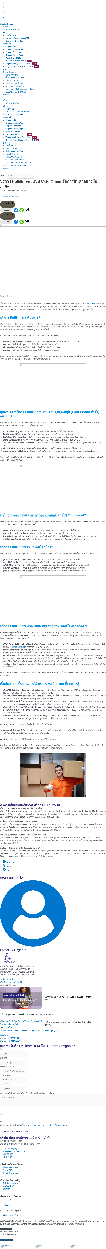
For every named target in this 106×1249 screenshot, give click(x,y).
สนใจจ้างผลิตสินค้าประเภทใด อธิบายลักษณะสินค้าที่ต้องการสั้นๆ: (27, 1093)
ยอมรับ (3, 1229)
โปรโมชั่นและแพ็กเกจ (14, 83)
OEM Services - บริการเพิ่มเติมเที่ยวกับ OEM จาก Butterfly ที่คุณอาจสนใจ (31, 1108)
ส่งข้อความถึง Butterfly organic (16, 1131)
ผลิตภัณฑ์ (7, 44)
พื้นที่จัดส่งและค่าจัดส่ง (14, 78)
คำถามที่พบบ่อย (9, 72)
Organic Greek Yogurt (14, 55)
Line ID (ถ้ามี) (5, 1084)
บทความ (6, 69)
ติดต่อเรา (6, 95)
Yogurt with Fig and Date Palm (20, 64)
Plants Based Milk (13, 58)
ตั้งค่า (65, 1224)
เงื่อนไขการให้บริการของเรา (57, 1125)
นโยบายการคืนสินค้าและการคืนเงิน (20, 89)
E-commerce (46, 324)
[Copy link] (27, 210)
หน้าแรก (6, 27)
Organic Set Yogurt (13, 52)
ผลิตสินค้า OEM (18, 647)
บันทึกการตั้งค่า (6, 1240)
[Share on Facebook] (16, 210)
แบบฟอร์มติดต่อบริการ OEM (17, 38)
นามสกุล (3, 1058)
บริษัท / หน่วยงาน (7, 1067)
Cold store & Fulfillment (15, 41)
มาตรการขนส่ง (11, 75)
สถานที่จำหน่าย (11, 81)
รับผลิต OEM (10, 35)
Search (3, 175)
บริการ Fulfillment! (91, 304)
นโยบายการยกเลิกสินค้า (15, 86)
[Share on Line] (21, 210)
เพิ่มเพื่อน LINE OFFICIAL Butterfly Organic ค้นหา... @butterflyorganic (29, 1031)
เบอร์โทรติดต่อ (6, 1076)
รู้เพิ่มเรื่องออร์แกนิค (11, 30)
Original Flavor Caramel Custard (21, 66)
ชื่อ (1, 1049)
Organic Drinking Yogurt (15, 49)
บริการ (5, 32)
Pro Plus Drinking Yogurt (18, 61)
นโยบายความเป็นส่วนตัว (15, 92)
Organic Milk (10, 47)
